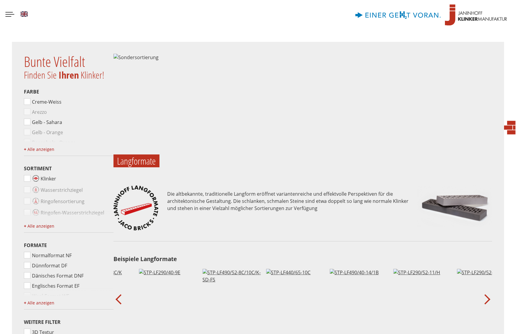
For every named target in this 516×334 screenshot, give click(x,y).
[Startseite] (476, 14)
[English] (24, 15)
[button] (120, 299)
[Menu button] (9, 14)
